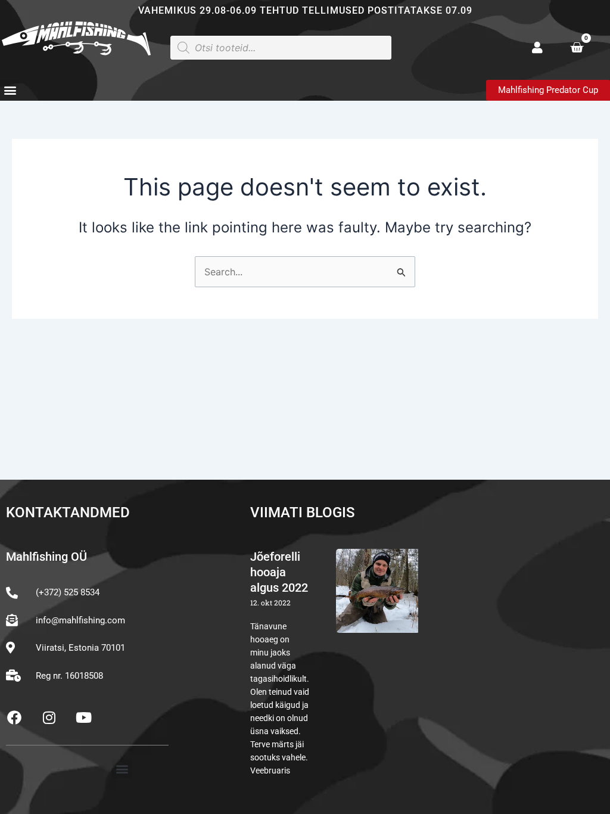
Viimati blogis (302, 512)
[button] (10, 90)
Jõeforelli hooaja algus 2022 (279, 572)
